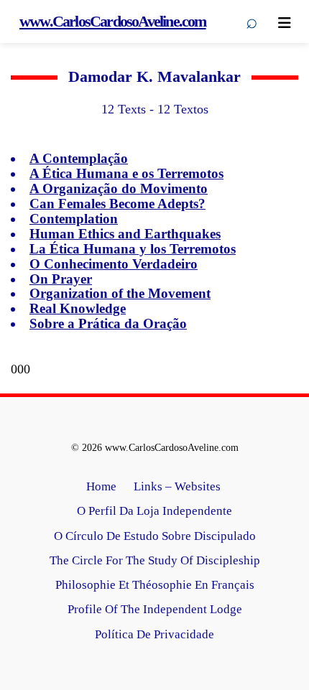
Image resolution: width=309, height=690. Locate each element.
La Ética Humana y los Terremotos (132, 248)
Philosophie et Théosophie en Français (154, 585)
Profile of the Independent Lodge (155, 609)
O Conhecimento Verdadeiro (113, 263)
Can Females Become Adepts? (117, 203)
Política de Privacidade (154, 634)
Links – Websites (178, 486)
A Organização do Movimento (118, 188)
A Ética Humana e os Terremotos (126, 173)
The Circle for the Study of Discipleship (155, 560)
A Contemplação (78, 158)
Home (101, 486)
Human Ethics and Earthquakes (125, 233)
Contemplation (73, 218)
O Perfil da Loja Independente (154, 511)
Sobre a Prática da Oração (108, 323)
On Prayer (60, 278)
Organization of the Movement (120, 293)
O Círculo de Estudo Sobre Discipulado (155, 536)
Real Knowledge (77, 308)
